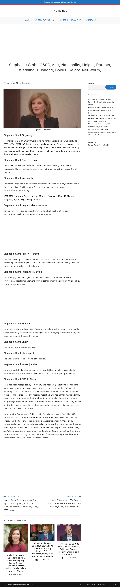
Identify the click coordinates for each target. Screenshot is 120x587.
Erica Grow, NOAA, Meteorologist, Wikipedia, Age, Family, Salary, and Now (101, 110)
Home (82, 584)
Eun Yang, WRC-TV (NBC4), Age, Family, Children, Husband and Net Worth (101, 102)
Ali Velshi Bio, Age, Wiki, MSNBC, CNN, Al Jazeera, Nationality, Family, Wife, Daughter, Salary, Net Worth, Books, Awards (42, 550)
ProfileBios (60, 10)
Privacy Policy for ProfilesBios (99, 145)
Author (10, 83)
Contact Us (92, 142)
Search (91, 83)
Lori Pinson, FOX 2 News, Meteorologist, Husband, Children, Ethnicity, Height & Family (101, 124)
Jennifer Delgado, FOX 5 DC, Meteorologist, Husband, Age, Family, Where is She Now (102, 132)
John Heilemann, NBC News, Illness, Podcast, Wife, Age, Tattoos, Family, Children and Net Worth (69, 549)
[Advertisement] (60, 41)
